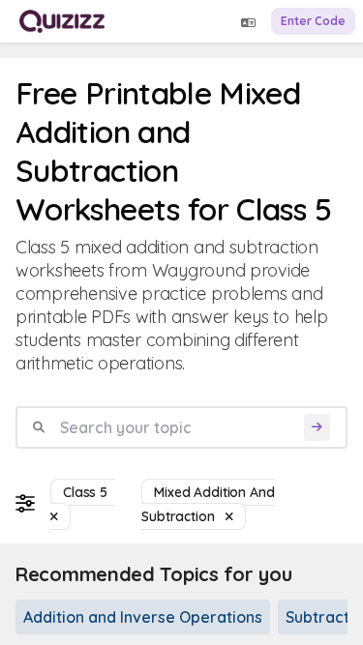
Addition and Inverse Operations (142, 617)
